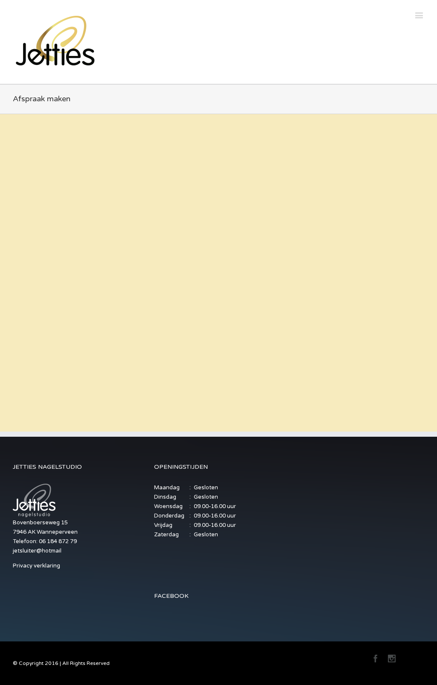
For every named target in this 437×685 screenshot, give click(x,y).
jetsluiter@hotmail (37, 550)
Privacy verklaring (36, 565)
